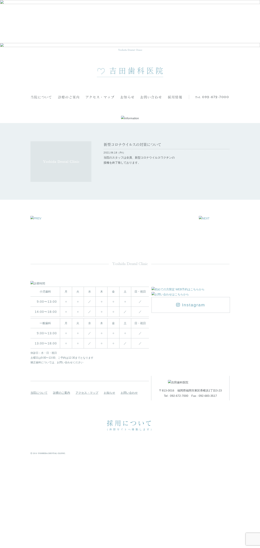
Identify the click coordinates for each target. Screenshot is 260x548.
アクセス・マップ (100, 97)
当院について (41, 97)
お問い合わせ (151, 97)
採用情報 (175, 97)
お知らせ (127, 97)
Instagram (192, 304)
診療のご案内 (69, 97)
